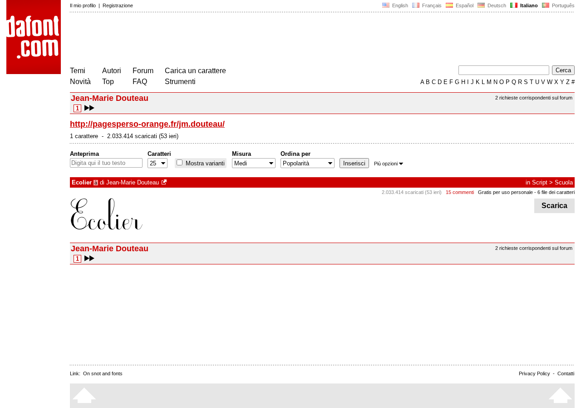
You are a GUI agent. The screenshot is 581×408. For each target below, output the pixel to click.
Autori (111, 71)
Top (108, 81)
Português (562, 5)
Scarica (554, 205)
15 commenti (460, 192)
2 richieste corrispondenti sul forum (533, 97)
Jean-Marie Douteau (132, 182)
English (399, 5)
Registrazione (118, 5)
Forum (143, 71)
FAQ (140, 81)
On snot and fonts (103, 373)
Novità (80, 81)
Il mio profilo (83, 5)
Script (539, 182)
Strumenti (180, 81)
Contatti (565, 373)
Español (464, 5)
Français (431, 5)
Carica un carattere (195, 71)
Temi (77, 71)
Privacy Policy (534, 373)
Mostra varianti (204, 163)
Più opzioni (386, 163)
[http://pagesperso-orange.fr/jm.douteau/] (165, 182)
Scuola (564, 182)
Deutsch (496, 5)
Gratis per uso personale (505, 192)
